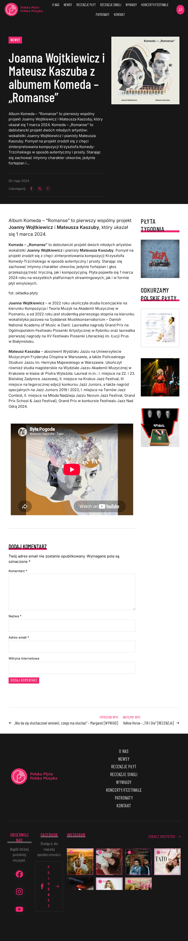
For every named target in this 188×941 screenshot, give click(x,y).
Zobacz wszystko (161, 836)
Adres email (19, 637)
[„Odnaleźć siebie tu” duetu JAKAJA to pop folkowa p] (80, 861)
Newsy (15, 40)
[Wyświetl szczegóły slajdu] (160, 377)
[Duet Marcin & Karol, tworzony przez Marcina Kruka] (138, 861)
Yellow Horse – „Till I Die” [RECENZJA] (148, 722)
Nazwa (15, 616)
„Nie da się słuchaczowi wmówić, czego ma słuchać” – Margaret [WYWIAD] (66, 722)
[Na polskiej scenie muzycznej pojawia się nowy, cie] (109, 861)
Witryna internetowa (24, 658)
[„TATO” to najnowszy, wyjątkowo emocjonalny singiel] (167, 861)
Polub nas (49, 886)
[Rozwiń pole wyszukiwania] (180, 9)
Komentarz (18, 571)
